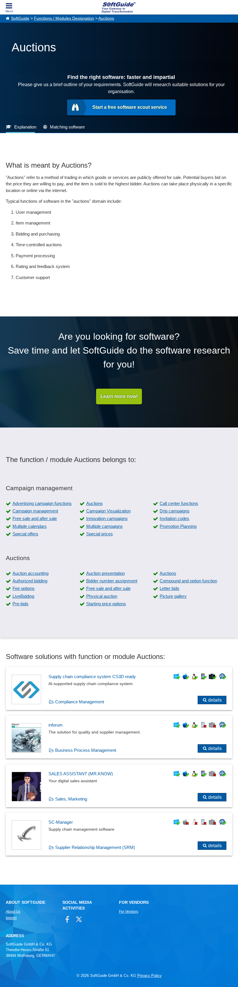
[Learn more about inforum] (119, 737)
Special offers (25, 533)
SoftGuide (20, 18)
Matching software (67, 126)
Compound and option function (188, 580)
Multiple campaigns (104, 526)
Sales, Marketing (71, 798)
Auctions (106, 18)
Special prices (99, 533)
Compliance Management (79, 701)
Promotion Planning (178, 526)
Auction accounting (30, 573)
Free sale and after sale (34, 518)
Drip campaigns (175, 510)
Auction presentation (105, 573)
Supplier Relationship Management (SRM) (95, 847)
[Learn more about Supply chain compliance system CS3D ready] (119, 688)
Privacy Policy (149, 975)
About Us (13, 912)
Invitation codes (174, 518)
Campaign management (35, 510)
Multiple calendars (29, 526)
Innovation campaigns (107, 518)
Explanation (25, 126)
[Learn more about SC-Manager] (119, 834)
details (215, 700)
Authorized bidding (29, 580)
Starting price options (106, 603)
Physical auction (101, 596)
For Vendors (128, 912)
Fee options (23, 588)
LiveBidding (23, 596)
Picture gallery (173, 596)
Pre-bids (20, 603)
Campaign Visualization (108, 510)
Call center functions (179, 503)
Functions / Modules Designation (64, 18)
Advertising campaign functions (42, 503)
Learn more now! (119, 396)
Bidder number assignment (111, 580)
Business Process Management (85, 750)
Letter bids (169, 588)
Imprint (11, 918)
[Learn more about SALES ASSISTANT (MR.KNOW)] (119, 785)
